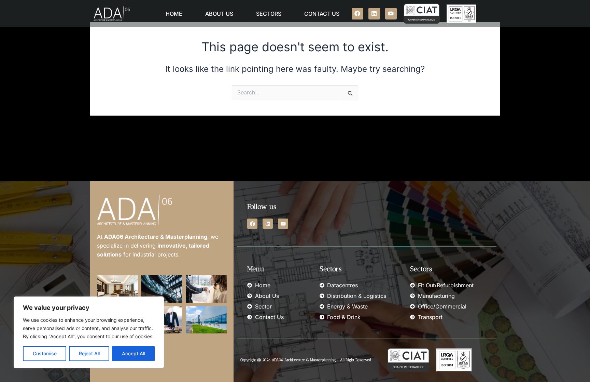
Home (174, 13)
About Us (219, 13)
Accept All (133, 353)
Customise (45, 353)
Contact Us (321, 13)
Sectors (268, 13)
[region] (89, 332)
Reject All (89, 353)
